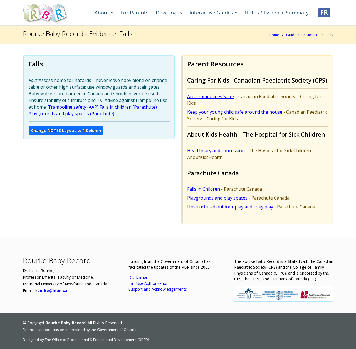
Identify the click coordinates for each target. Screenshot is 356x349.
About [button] (102, 12)
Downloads (169, 12)
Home (274, 34)
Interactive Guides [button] (211, 12)
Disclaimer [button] (137, 277)
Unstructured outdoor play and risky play (230, 207)
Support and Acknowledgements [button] (157, 289)
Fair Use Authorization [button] (148, 283)
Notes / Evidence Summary (276, 12)
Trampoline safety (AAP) (73, 107)
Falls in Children (203, 189)
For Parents (134, 12)
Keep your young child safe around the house (234, 112)
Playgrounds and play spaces (217, 198)
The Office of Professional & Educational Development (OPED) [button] (97, 339)
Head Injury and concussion (216, 151)
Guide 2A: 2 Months (302, 34)
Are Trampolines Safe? (210, 96)
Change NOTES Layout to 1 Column (66, 130)
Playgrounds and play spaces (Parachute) (71, 114)
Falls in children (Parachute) (128, 107)
